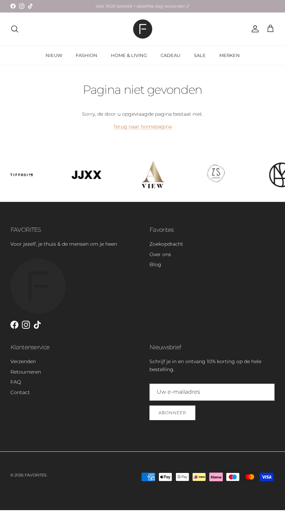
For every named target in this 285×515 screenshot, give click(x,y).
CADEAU (170, 55)
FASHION (86, 55)
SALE (200, 55)
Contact (20, 392)
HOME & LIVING (129, 55)
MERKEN (229, 55)
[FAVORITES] (142, 29)
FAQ (15, 382)
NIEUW (54, 55)
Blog (155, 264)
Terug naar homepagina (142, 126)
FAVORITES (36, 475)
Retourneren (25, 372)
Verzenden (23, 361)
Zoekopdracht (166, 244)
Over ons (160, 254)
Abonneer (172, 412)
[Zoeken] (14, 29)
